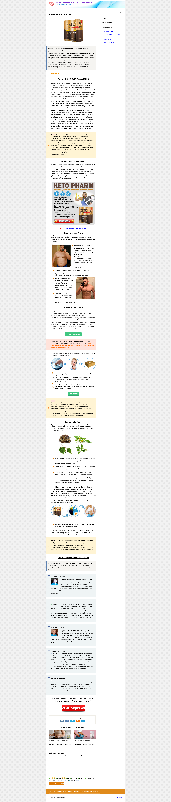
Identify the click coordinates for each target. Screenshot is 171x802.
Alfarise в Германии (109, 42)
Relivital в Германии (109, 39)
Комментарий (53, 761)
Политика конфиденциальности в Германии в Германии (64, 791)
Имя (50, 755)
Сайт (82, 755)
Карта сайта (118, 797)
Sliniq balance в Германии (82, 740)
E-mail (66, 755)
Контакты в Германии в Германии (89, 791)
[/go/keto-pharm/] (73, 203)
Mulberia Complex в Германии (58, 740)
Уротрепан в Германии (110, 31)
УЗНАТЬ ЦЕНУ (73, 393)
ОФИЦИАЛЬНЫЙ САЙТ (73, 334)
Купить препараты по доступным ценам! (74, 2)
